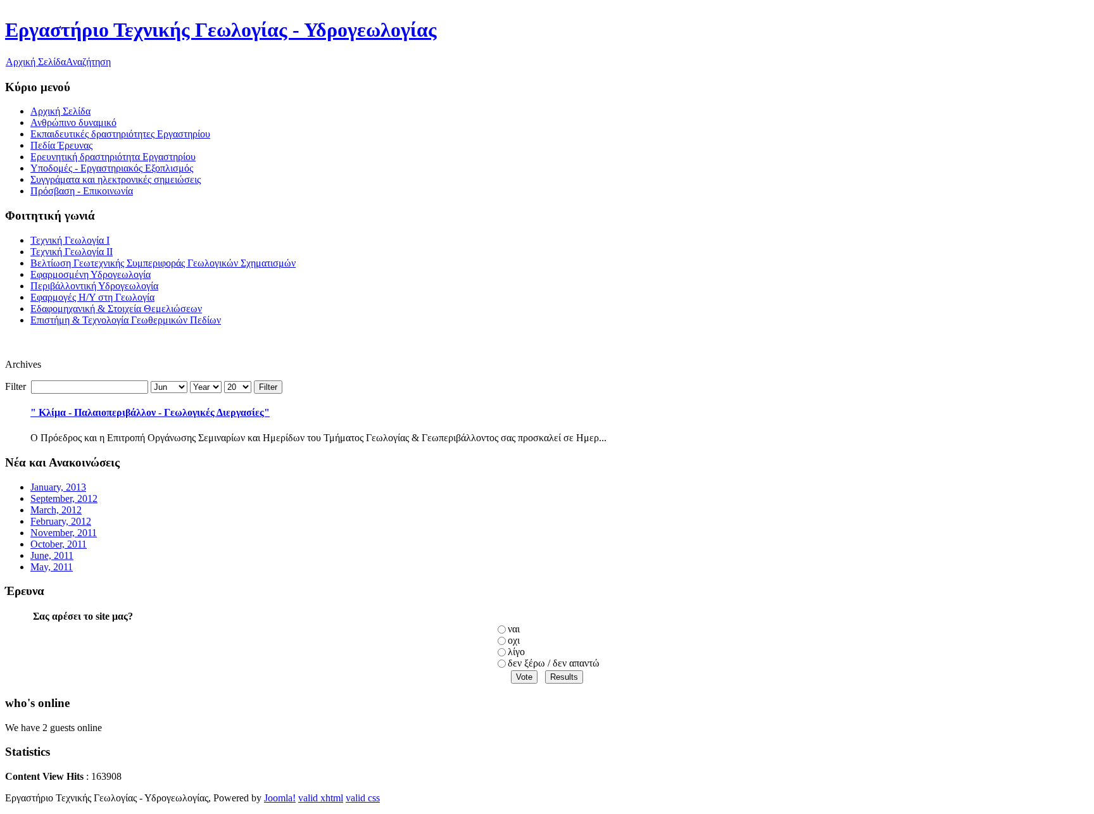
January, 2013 (58, 487)
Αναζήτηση (88, 61)
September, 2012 (63, 498)
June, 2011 (51, 555)
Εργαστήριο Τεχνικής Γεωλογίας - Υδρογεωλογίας (221, 29)
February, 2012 (60, 521)
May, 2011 (51, 566)
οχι (514, 640)
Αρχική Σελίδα (36, 61)
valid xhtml (320, 797)
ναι (514, 628)
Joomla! (280, 797)
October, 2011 (58, 544)
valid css (363, 797)
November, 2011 (63, 532)
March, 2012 (56, 509)
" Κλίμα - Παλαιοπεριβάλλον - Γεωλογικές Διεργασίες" (150, 412)
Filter (268, 387)
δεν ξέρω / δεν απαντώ (554, 663)
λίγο (516, 651)
